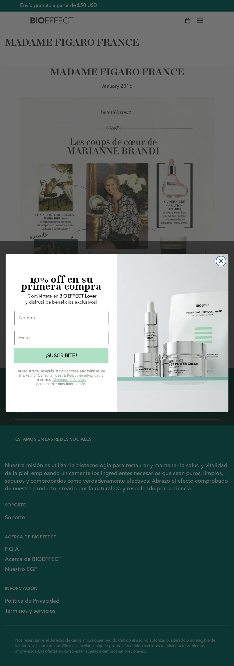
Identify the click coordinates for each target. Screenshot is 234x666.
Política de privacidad (84, 376)
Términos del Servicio (69, 380)
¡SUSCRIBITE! (61, 355)
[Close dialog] (221, 261)
